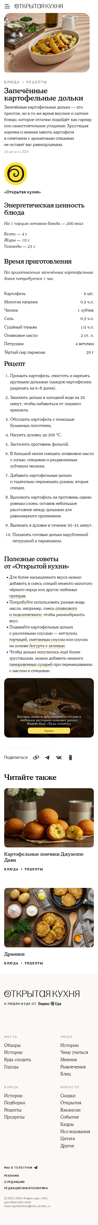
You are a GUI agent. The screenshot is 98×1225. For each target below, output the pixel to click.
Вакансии (70, 1110)
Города (11, 1067)
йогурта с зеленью (47, 646)
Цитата (67, 1139)
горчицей (18, 640)
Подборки (14, 1103)
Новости (69, 1087)
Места (10, 1037)
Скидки (68, 1096)
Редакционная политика (26, 1188)
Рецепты (36, 82)
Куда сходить (17, 1060)
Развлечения (73, 1067)
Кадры (67, 1125)
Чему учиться (74, 1053)
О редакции (14, 1182)
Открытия (70, 1103)
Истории (13, 1053)
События (69, 1117)
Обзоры (12, 1046)
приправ (17, 596)
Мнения (68, 1060)
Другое (67, 1146)
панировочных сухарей (31, 664)
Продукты (14, 1117)
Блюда (12, 82)
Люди (66, 1037)
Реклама (11, 1175)
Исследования (75, 1132)
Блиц (65, 1074)
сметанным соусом (47, 640)
